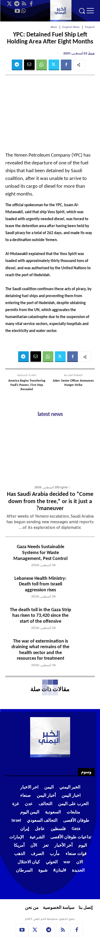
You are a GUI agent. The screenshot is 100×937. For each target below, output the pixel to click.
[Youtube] (17, 11)
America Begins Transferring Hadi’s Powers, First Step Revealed (26, 385)
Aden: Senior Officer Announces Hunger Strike (73, 383)
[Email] (29, 65)
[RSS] (24, 4)
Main (54, 27)
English (90, 27)
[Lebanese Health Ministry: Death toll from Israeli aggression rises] (83, 587)
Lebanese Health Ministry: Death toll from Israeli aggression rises (40, 584)
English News (71, 27)
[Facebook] (31, 4)
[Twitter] (10, 4)
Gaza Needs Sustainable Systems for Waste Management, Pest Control (40, 552)
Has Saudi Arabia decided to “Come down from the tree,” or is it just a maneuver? (50, 501)
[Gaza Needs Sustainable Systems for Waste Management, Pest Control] (83, 555)
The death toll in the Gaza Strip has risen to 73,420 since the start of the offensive (40, 615)
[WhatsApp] (23, 11)
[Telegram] (17, 4)
